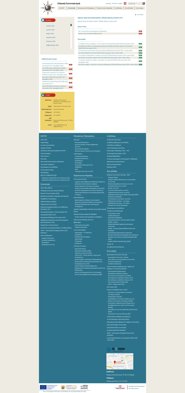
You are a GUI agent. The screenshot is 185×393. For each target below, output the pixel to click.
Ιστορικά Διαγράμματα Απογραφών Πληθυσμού (122, 159)
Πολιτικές (44, 159)
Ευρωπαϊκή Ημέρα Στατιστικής (116, 324)
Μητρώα (76, 139)
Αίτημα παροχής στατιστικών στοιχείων (87, 186)
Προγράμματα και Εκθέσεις (49, 167)
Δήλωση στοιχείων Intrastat (83, 253)
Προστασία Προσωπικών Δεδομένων (52, 161)
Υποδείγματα (79, 206)
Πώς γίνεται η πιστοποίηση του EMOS (119, 275)
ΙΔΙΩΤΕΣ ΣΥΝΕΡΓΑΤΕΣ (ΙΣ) (49, 175)
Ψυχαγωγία (78, 241)
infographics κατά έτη (48, 244)
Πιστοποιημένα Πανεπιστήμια (117, 271)
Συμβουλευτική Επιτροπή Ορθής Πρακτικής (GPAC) (123, 194)
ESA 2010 (77, 146)
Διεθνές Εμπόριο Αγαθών (48, 201)
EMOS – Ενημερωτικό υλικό (116, 284)
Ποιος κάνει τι (45, 156)
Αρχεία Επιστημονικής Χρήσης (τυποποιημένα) (89, 202)
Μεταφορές (78, 162)
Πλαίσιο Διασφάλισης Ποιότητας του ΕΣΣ (120, 184)
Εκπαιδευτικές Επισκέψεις (82, 237)
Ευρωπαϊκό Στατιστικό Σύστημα (117, 254)
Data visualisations (46, 235)
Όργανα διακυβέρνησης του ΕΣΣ (117, 289)
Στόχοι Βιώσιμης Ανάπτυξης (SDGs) (118, 319)
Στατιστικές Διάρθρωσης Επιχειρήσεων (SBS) (88, 274)
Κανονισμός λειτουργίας (82, 225)
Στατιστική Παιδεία (80, 230)
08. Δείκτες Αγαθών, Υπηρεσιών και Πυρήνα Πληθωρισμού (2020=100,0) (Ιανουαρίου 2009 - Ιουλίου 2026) (108, 64)
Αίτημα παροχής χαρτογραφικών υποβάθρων (88, 217)
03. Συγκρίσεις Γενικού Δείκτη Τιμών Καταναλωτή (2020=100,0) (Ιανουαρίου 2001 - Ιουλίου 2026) (105, 50)
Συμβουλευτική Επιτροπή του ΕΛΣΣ (119, 192)
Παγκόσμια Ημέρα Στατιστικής (116, 327)
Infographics (45, 242)
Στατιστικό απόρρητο (47, 164)
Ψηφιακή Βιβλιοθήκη (113, 156)
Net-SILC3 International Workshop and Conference (123, 235)
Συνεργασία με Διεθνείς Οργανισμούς (118, 316)
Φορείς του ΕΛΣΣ (113, 188)
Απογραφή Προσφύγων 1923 (116, 153)
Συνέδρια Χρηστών (114, 215)
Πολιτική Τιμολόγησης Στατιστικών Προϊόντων (89, 190)
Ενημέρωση (78, 243)
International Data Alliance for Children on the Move (123, 322)
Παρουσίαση (44, 142)
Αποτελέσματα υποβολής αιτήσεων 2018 (120, 278)
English (120, 3)
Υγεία (76, 169)
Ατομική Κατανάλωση (81, 156)
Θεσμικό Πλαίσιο (46, 148)
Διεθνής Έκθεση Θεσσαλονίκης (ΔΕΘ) (119, 241)
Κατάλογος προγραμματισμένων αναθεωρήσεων (56, 228)
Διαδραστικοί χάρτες (48, 238)
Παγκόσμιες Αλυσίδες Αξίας (83, 251)
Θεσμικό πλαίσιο (113, 177)
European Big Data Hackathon (116, 330)
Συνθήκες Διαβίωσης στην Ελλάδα (117, 142)
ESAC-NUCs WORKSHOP (115, 217)
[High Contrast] (125, 3)
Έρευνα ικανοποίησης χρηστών (83, 219)
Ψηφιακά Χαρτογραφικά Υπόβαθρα (85, 214)
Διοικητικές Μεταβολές (82, 149)
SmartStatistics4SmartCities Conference (120, 232)
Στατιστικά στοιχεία (80, 179)
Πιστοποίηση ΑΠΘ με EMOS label (118, 282)
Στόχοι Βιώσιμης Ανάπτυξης (116, 148)
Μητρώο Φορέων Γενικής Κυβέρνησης (86, 144)
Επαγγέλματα (79, 160)
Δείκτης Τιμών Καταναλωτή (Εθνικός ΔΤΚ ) (90, 33)
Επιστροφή (140, 14)
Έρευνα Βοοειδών (80, 248)
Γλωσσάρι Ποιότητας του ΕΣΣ (84, 171)
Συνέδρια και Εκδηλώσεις (115, 211)
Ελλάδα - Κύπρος (113, 222)
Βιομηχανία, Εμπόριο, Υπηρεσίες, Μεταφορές (55, 196)
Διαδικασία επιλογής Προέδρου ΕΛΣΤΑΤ (53, 150)
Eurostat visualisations (48, 240)
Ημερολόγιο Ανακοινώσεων (49, 225)
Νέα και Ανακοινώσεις (114, 164)
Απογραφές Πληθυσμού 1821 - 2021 (118, 150)
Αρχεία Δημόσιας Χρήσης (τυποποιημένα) (87, 200)
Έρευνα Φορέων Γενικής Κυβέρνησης (86, 266)
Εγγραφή (108, 3)
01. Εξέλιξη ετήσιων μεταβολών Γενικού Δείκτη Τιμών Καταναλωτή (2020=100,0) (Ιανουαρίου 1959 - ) (106, 43)
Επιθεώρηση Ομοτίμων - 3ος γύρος (119, 203)
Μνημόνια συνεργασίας (115, 196)
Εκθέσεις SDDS (111, 167)
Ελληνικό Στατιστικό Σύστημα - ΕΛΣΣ (118, 175)
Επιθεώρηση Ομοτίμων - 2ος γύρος (119, 201)
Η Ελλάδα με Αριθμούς (114, 145)
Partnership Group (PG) (115, 296)
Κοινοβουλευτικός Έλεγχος (115, 247)
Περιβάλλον (78, 167)
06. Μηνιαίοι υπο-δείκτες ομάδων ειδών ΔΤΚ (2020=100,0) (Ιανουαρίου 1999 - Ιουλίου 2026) (103, 57)
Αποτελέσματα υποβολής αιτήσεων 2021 (120, 280)
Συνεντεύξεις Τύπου (114, 213)
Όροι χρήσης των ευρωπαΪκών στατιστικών (121, 259)
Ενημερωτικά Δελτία (81, 227)
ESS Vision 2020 (112, 287)
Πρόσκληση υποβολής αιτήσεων (118, 273)
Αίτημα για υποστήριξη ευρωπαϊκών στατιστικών (90, 188)
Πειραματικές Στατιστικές (49, 204)
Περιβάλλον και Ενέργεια (48, 199)
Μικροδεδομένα (79, 197)
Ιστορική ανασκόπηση (47, 145)
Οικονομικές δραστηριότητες (84, 165)
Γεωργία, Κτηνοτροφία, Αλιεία (50, 193)
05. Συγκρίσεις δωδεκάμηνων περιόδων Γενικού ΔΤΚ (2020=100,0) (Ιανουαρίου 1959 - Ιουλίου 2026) (106, 55)
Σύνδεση (114, 3)
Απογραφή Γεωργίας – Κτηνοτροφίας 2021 (54, 212)
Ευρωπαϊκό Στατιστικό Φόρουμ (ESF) (119, 314)
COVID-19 (110, 244)
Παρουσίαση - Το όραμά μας (83, 232)
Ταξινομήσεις (78, 153)
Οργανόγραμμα (46, 153)
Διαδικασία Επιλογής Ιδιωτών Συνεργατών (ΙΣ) (56, 180)
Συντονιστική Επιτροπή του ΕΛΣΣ (118, 190)
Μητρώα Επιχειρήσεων (82, 142)
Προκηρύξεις (45, 172)
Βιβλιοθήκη (77, 222)
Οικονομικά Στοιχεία (47, 170)
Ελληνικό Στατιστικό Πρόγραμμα (118, 205)
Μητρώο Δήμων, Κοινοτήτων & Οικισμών (87, 151)
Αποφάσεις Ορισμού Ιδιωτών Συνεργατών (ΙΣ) (56, 178)
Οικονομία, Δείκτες (46, 188)
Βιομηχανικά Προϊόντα (81, 158)
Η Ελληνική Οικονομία (114, 139)
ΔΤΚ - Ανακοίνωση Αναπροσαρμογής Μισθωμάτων (92, 31)
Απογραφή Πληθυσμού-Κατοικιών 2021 (53, 217)
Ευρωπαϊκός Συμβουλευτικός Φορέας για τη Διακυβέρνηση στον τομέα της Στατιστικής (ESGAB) (121, 305)
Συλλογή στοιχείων (80, 246)
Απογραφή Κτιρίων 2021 (48, 214)
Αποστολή (44, 139)
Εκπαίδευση (78, 234)
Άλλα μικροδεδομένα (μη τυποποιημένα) (87, 204)
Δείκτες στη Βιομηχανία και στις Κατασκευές (88, 272)
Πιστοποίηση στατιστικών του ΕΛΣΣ (119, 199)
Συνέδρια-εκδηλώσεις (114, 263)
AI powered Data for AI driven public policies (121, 220)
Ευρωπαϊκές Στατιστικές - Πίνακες (118, 257)
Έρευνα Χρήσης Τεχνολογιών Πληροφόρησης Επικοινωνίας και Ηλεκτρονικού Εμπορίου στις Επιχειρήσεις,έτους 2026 (88, 261)
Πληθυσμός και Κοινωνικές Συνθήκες (52, 190)
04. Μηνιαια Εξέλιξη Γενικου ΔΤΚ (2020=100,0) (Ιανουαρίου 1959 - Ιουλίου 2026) (100, 53)
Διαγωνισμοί (78, 239)
